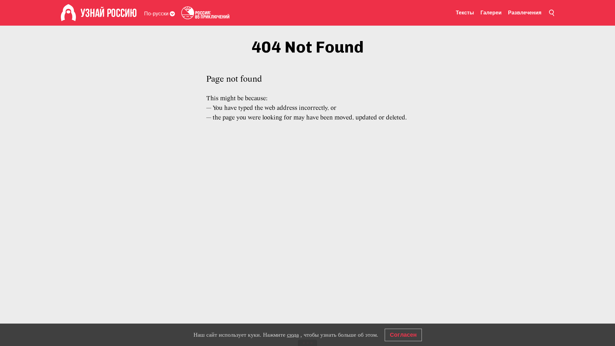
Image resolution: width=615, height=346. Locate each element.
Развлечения (524, 13)
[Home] (68, 12)
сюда (293, 335)
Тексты (465, 13)
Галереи (491, 13)
